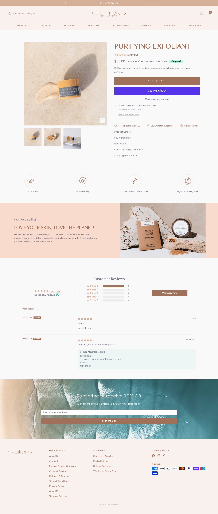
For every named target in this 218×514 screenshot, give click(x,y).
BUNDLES (69, 25)
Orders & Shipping (59, 471)
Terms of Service (58, 496)
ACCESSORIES (120, 25)
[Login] (201, 13)
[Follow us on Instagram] (158, 455)
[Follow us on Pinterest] (164, 455)
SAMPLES (169, 25)
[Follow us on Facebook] (153, 455)
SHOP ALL (22, 25)
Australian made (192, 125)
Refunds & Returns (59, 476)
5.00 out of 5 (56, 291)
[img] (85, 319)
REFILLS (146, 25)
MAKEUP (46, 25)
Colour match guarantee (162, 125)
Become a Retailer (103, 456)
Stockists (98, 450)
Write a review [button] (169, 293)
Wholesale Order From (105, 471)
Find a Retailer (101, 461)
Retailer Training (102, 466)
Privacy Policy (56, 486)
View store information (128, 114)
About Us (54, 456)
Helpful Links (56, 450)
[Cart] (208, 13)
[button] (93, 286)
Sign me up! (109, 421)
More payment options (157, 99)
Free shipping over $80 (129, 125)
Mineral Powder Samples (62, 466)
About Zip (54, 491)
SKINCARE (93, 25)
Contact (53, 461)
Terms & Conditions (59, 481)
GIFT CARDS (194, 25)
